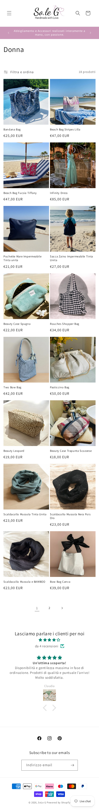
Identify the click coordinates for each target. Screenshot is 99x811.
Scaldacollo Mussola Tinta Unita (25, 514)
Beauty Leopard (13, 451)
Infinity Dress (59, 193)
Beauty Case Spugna (16, 324)
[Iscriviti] (72, 765)
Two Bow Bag (12, 387)
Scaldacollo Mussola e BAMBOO (24, 582)
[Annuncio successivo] (90, 33)
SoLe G (42, 802)
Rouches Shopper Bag (64, 324)
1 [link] (37, 608)
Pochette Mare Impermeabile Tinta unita (22, 258)
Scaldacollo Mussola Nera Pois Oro (70, 516)
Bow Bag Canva (60, 582)
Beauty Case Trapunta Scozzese (71, 451)
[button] (9, 13)
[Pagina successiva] (62, 608)
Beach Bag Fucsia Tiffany (20, 193)
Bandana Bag (12, 129)
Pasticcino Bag (59, 387)
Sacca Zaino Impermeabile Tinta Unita (71, 258)
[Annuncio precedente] (8, 33)
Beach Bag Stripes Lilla (65, 129)
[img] (49, 640)
